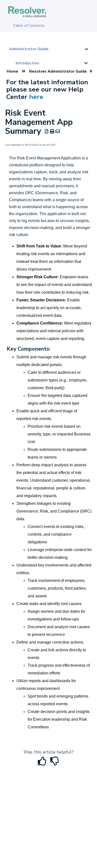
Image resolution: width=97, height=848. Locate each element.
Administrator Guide (28, 49)
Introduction (27, 63)
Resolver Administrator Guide (58, 71)
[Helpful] (43, 763)
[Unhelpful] (54, 763)
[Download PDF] (46, 132)
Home (12, 71)
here (36, 96)
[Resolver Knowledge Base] (27, 6)
